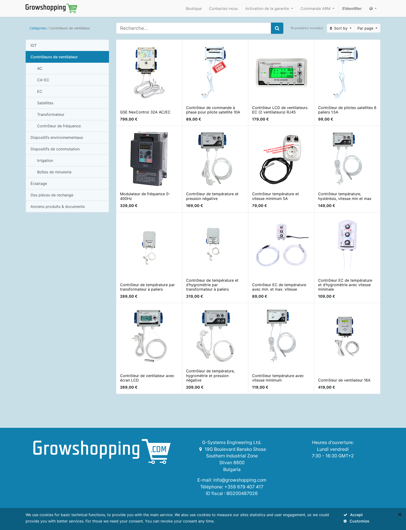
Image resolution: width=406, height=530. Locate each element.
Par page (366, 28)
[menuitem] (193, 8)
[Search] (277, 28)
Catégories (38, 28)
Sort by (341, 28)
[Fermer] (400, 515)
